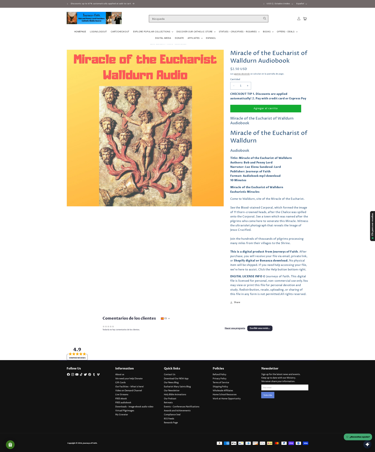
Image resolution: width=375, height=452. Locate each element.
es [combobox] (166, 318)
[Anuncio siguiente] (264, 4)
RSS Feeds (169, 419)
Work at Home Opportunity (227, 399)
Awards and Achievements (177, 411)
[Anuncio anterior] (67, 4)
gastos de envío (242, 74)
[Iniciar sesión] (298, 19)
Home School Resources (225, 395)
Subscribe (268, 395)
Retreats (168, 403)
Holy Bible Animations (175, 395)
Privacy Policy (219, 379)
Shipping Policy (220, 387)
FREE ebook (121, 399)
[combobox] (208, 18)
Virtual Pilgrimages (124, 411)
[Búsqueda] (264, 18)
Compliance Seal (172, 415)
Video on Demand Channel (128, 391)
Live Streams (121, 395)
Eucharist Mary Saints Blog (177, 387)
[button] (153, 31)
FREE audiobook (123, 403)
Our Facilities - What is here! (129, 387)
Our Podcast (170, 399)
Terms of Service (221, 383)
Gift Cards (120, 383)
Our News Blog (171, 383)
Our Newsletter (172, 391)
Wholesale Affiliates (223, 391)
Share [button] (237, 302)
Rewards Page (171, 423)
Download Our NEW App (176, 379)
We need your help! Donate (129, 379)
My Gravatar (121, 415)
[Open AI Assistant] (367, 444)
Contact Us (169, 375)
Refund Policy (219, 375)
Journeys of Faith (90, 443)
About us (119, 375)
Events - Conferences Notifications (181, 407)
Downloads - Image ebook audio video (134, 407)
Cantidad (235, 79)
